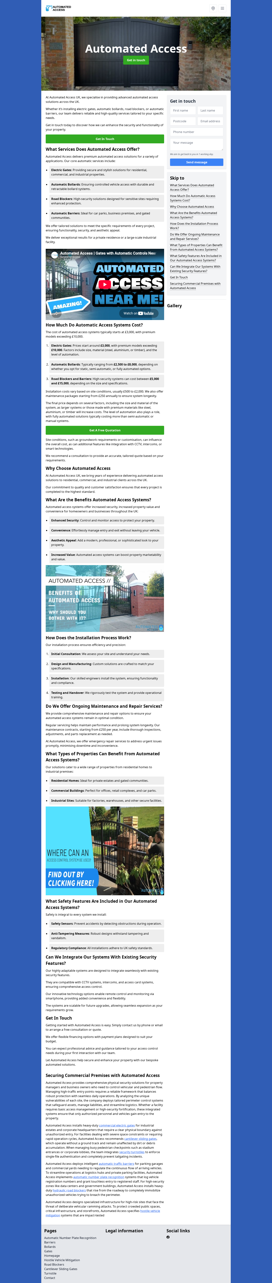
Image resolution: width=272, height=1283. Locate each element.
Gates (48, 1251)
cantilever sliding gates (140, 1139)
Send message (196, 162)
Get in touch (136, 60)
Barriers (50, 1242)
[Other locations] (213, 8)
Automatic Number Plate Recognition (70, 1238)
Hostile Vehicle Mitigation (62, 1260)
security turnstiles (132, 1152)
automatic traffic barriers (116, 1164)
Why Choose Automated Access (192, 207)
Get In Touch (105, 139)
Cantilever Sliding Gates (60, 1269)
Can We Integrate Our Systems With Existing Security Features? (195, 269)
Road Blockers (54, 1264)
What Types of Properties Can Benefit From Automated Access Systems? (196, 247)
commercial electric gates (117, 1125)
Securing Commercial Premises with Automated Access (195, 286)
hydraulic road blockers (69, 1190)
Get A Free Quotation (105, 430)
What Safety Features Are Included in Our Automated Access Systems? (196, 258)
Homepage (52, 1256)
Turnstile (50, 1273)
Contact (49, 1278)
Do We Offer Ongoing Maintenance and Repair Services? (195, 236)
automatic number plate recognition (98, 1177)
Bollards (50, 1247)
